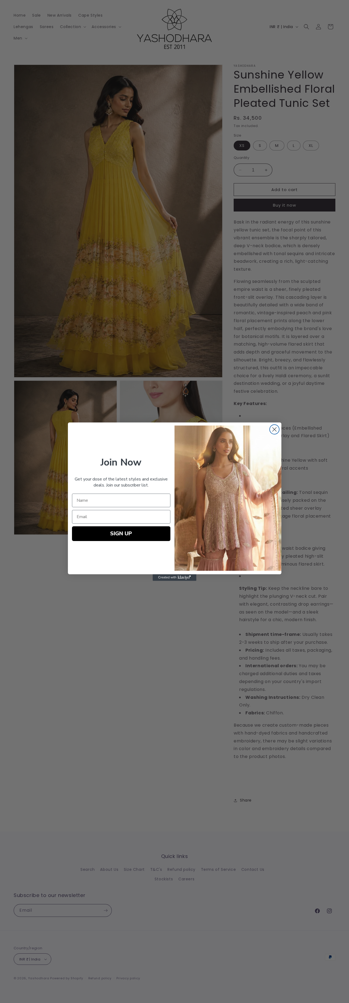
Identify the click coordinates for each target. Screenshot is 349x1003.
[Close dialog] (274, 429)
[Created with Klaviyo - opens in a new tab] (174, 577)
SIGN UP (121, 533)
